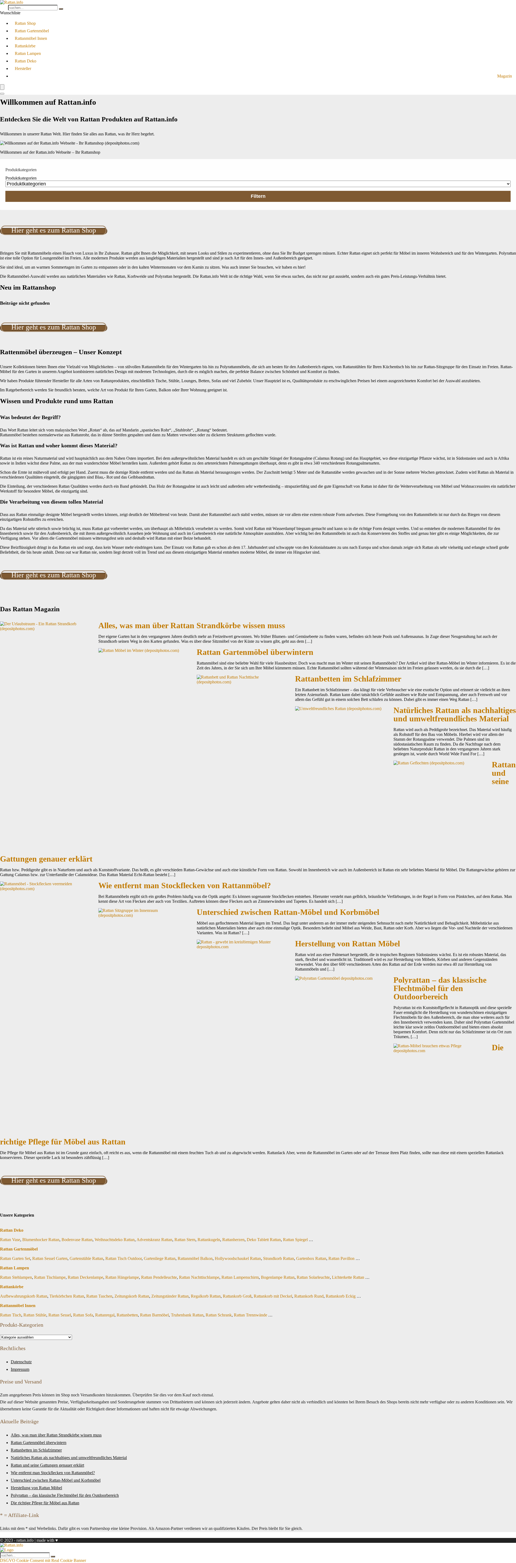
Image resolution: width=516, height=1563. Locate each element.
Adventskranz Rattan (154, 1239)
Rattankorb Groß (237, 1296)
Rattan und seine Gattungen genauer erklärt (47, 1465)
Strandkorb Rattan (278, 1258)
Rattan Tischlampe (50, 1277)
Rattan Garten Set (15, 1258)
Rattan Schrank (219, 1315)
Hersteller (23, 68)
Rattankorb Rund (309, 1296)
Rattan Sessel (59, 1315)
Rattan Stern (184, 1239)
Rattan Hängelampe (122, 1277)
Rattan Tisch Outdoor (123, 1258)
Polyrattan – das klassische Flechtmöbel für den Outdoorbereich (439, 988)
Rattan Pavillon (341, 1258)
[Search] (2, 93)
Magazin (504, 76)
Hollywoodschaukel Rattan (238, 1258)
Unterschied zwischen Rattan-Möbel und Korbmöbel (288, 912)
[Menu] (2, 87)
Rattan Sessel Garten (49, 1258)
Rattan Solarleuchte (313, 1277)
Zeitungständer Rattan (170, 1296)
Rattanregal (104, 1315)
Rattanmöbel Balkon (195, 1258)
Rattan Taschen (99, 1296)
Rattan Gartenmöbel (32, 31)
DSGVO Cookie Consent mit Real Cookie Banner (43, 1560)
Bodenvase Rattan (77, 1239)
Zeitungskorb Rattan (131, 1296)
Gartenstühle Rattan (86, 1258)
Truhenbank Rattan (187, 1315)
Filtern (258, 196)
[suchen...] (61, 9)
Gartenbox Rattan (311, 1258)
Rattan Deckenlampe (85, 1277)
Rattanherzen (233, 1239)
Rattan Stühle (34, 1315)
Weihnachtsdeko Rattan (115, 1239)
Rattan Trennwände (250, 1315)
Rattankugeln (209, 1239)
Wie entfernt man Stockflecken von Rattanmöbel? (184, 885)
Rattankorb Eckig (341, 1296)
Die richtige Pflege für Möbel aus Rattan (45, 1503)
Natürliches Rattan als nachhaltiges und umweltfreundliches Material (454, 714)
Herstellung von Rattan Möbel (347, 943)
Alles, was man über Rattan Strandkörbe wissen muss (191, 625)
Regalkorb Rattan (206, 1296)
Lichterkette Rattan (348, 1277)
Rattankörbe (25, 46)
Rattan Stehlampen (16, 1277)
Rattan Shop (25, 23)
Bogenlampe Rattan (278, 1277)
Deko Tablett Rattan (264, 1239)
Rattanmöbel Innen (31, 38)
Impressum (20, 1369)
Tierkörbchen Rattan (66, 1296)
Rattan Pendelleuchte (159, 1277)
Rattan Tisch (10, 1315)
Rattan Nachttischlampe (199, 1277)
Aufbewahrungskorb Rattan (23, 1296)
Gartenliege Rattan (159, 1258)
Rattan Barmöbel (154, 1315)
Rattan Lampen (28, 53)
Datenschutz (21, 1362)
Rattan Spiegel (295, 1239)
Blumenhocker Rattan (40, 1239)
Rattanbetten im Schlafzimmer (348, 678)
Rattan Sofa (83, 1315)
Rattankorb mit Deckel (273, 1296)
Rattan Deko (25, 61)
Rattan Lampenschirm (240, 1277)
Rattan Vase (10, 1239)
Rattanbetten (127, 1315)
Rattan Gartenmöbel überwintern (255, 652)
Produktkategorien (21, 178)
